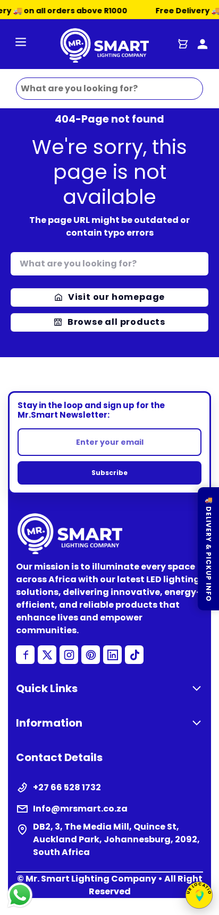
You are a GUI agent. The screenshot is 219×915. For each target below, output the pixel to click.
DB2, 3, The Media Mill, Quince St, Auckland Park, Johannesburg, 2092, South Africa (116, 839)
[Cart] (183, 44)
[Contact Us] (202, 44)
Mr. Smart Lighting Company (91, 879)
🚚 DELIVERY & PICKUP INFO (208, 549)
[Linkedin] (112, 654)
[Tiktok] (134, 654)
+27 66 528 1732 (67, 787)
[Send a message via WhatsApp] (20, 895)
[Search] (199, 261)
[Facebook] (25, 654)
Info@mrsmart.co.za (80, 808)
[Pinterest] (90, 654)
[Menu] (21, 43)
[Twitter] (47, 654)
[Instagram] (69, 654)
